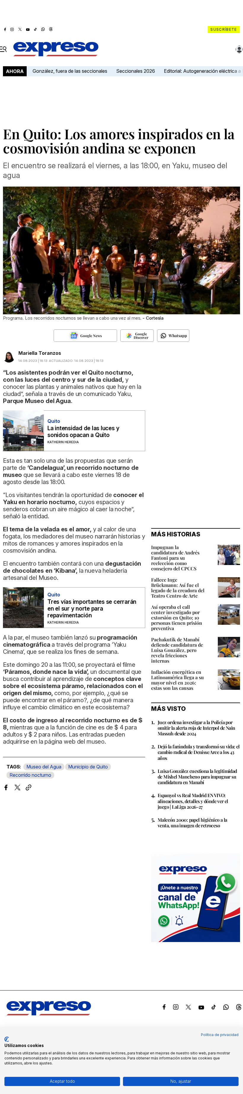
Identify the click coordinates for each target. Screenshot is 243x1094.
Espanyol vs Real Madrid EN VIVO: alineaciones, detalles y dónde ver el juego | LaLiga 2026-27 (193, 801)
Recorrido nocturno (30, 775)
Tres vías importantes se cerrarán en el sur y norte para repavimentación (91, 608)
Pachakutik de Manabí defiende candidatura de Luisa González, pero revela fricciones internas (177, 650)
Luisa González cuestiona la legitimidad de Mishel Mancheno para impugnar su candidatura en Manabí (197, 776)
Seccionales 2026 (135, 71)
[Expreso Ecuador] (49, 1014)
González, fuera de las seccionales (70, 71)
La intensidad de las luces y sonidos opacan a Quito (83, 431)
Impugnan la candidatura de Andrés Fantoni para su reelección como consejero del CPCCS (175, 558)
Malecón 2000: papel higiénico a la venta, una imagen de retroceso (192, 822)
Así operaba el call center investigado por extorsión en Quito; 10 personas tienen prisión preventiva (176, 617)
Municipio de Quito (88, 767)
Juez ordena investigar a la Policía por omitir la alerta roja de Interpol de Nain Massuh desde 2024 (196, 728)
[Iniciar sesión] (239, 49)
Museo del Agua (43, 767)
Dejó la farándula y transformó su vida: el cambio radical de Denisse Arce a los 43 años (199, 752)
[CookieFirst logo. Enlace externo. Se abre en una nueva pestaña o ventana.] (6, 1039)
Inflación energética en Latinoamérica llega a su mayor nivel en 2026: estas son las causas (177, 680)
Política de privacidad (220, 1034)
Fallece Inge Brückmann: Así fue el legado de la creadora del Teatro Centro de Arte (177, 588)
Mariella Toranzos (39, 353)
